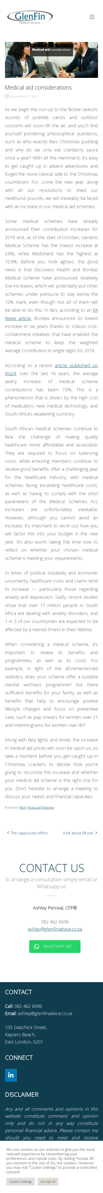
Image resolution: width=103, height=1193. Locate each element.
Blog (23, 807)
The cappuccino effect (29, 833)
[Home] (30, 16)
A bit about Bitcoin (78, 833)
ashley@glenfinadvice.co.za (55, 929)
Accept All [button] (47, 1181)
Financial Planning (41, 807)
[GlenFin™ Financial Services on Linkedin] (11, 1075)
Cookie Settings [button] (20, 1181)
